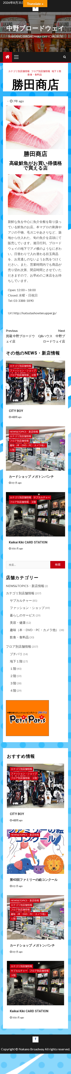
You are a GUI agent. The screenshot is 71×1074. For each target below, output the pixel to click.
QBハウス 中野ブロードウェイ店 (51, 336)
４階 (13, 690)
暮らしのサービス (22, 615)
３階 (33, 374)
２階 (13, 676)
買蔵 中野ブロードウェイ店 (20, 336)
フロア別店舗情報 (40, 71)
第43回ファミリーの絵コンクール (34, 880)
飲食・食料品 (35, 74)
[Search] (64, 57)
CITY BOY (16, 411)
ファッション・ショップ (23, 370)
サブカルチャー (42, 497)
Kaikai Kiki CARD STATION (28, 542)
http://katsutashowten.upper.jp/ (35, 313)
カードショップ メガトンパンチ (31, 476)
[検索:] (28, 564)
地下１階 (56, 71)
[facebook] (35, 8)
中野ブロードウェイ (35, 28)
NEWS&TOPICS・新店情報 (24, 431)
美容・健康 (18, 622)
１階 (12, 449)
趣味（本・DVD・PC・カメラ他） (28, 445)
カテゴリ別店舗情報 (19, 71)
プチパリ (16, 654)
